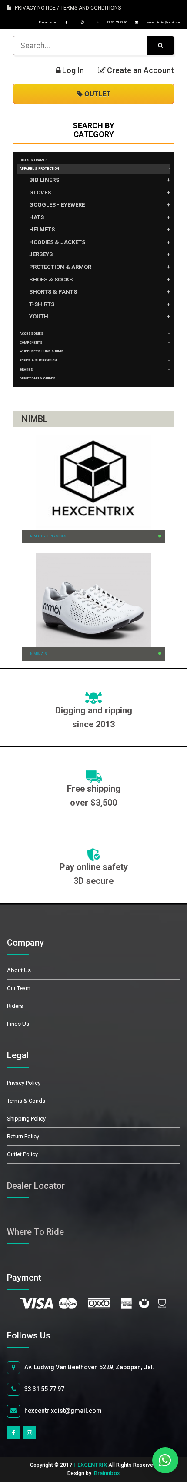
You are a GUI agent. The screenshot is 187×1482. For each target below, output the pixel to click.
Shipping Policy (26, 1118)
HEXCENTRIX (90, 1465)
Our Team (18, 988)
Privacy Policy (23, 1083)
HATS (36, 217)
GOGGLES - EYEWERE (57, 204)
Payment (34, 1277)
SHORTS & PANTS (53, 291)
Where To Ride (35, 1232)
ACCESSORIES (31, 333)
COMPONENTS (31, 343)
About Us (19, 970)
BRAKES (26, 369)
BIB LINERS (44, 180)
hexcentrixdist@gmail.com (162, 22)
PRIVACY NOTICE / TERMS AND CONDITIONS (66, 8)
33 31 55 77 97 (116, 22)
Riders (15, 1006)
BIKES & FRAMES (34, 160)
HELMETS (42, 229)
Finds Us (18, 1023)
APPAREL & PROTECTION (39, 169)
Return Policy (23, 1136)
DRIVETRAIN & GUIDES (38, 378)
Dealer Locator (36, 1186)
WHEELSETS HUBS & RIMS (41, 351)
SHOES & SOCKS (51, 279)
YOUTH (38, 316)
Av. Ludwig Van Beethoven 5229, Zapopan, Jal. (89, 1367)
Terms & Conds (26, 1100)
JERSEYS (41, 254)
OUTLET (96, 93)
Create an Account (140, 70)
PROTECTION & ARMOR (60, 267)
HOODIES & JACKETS (57, 242)
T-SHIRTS (41, 304)
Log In (73, 70)
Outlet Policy (22, 1154)
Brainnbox (107, 1473)
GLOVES (40, 192)
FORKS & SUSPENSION (38, 360)
